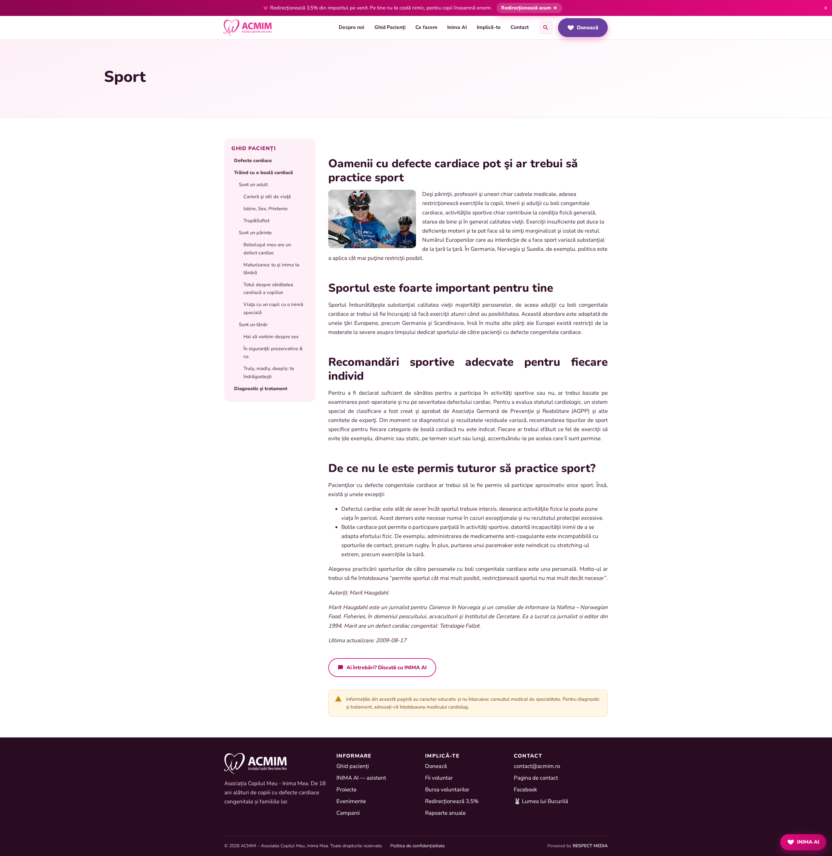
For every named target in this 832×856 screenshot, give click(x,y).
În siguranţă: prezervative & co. (273, 352)
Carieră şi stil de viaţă (267, 196)
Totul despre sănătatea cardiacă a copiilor (268, 288)
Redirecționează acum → (529, 8)
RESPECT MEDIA (590, 846)
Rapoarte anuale (445, 813)
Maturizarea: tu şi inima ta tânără (271, 269)
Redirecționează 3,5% (452, 801)
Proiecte (346, 789)
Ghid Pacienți (390, 27)
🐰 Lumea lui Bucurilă (541, 801)
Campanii (348, 813)
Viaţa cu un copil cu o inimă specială (273, 308)
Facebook (525, 789)
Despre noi (351, 27)
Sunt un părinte (255, 232)
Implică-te (489, 27)
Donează (587, 27)
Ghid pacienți (352, 766)
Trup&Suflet (256, 220)
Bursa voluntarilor (447, 789)
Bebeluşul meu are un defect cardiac (267, 248)
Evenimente (351, 801)
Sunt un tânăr (253, 324)
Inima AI (457, 27)
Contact (520, 27)
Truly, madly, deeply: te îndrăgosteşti (268, 372)
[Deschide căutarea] (546, 27)
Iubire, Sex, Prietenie (265, 208)
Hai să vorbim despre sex (271, 336)
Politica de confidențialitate (417, 846)
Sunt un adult (253, 184)
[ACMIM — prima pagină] (247, 27)
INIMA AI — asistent (361, 778)
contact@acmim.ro (537, 766)
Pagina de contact (536, 778)
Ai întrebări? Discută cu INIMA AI (386, 667)
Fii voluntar (439, 778)
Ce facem (426, 27)
